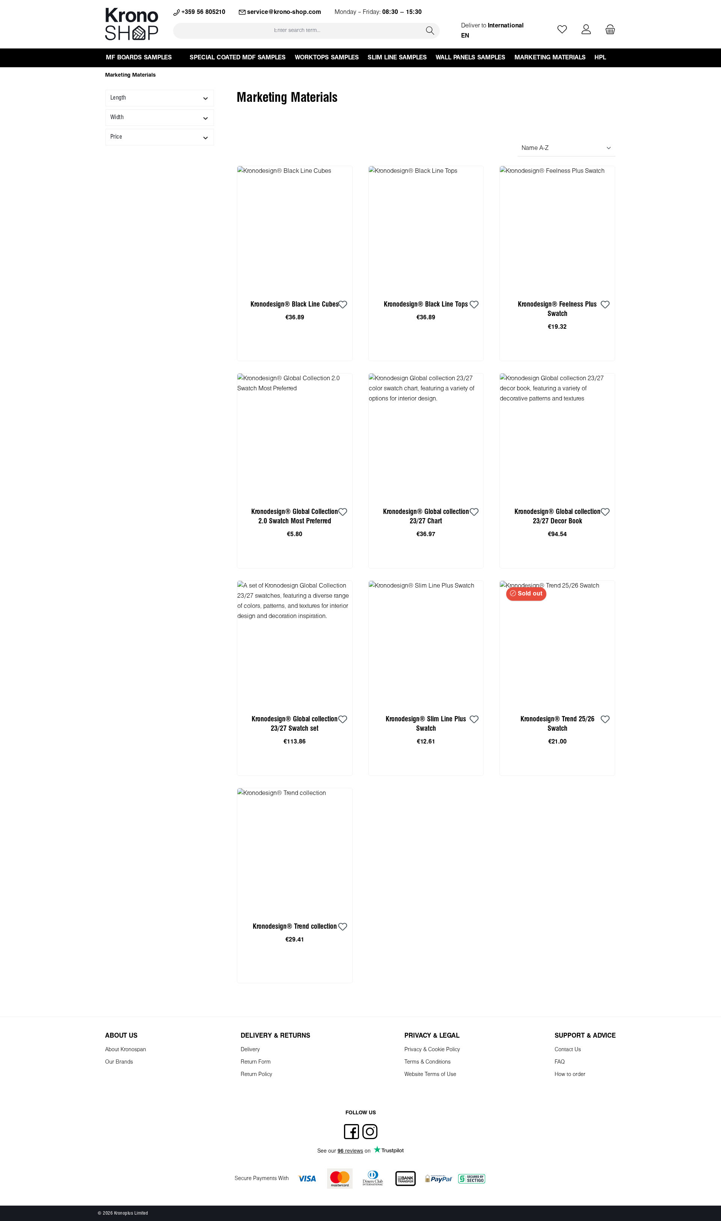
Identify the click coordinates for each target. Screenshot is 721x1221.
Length (118, 98)
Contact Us (568, 1049)
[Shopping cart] (608, 30)
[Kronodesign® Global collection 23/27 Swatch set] (294, 643)
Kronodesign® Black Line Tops (426, 304)
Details (557, 767)
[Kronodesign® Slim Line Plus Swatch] (426, 643)
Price (116, 137)
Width (117, 117)
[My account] (586, 30)
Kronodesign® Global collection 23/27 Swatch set (295, 724)
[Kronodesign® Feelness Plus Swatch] (557, 228)
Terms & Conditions (427, 1062)
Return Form (256, 1062)
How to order (570, 1074)
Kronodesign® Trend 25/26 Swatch (557, 724)
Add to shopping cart (295, 352)
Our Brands (119, 1062)
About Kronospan (125, 1049)
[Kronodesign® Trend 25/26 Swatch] (557, 643)
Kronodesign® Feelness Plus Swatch (557, 309)
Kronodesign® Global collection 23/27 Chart (426, 516)
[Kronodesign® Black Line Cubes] (294, 228)
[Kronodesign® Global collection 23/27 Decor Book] (557, 435)
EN (465, 36)
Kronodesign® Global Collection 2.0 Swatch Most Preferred (294, 516)
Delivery (250, 1049)
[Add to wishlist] (342, 305)
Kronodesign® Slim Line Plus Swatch (426, 724)
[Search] (430, 30)
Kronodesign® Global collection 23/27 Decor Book (557, 516)
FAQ (560, 1062)
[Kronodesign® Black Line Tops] (426, 228)
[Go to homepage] (131, 24)
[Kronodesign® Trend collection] (294, 850)
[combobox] (297, 30)
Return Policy (256, 1074)
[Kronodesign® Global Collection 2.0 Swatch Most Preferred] (294, 435)
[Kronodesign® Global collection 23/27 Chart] (426, 435)
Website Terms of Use (430, 1074)
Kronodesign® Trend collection (295, 926)
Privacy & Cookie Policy (432, 1049)
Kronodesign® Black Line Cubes (294, 304)
